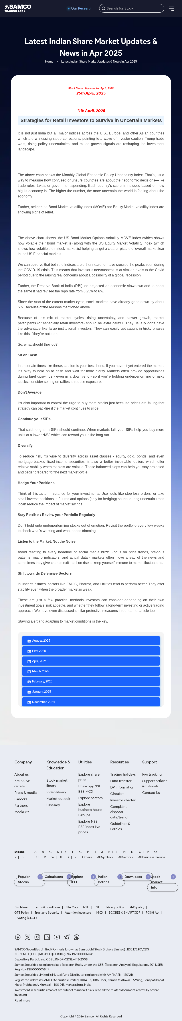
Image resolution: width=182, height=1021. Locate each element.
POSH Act (152, 913)
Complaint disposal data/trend (118, 811)
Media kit (21, 812)
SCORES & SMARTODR (124, 913)
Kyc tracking (152, 774)
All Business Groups (151, 857)
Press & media (25, 792)
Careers (20, 799)
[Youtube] (56, 937)
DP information (122, 787)
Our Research (82, 8)
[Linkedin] (47, 937)
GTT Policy (21, 913)
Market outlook (58, 798)
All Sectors (125, 857)
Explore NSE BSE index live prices (89, 826)
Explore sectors (90, 798)
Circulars (117, 794)
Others (87, 857)
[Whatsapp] (76, 937)
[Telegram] (66, 937)
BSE (97, 907)
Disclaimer (21, 907)
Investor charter (123, 800)
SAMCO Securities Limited (32, 949)
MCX (99, 913)
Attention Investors (78, 913)
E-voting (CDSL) (25, 918)
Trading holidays (123, 774)
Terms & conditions (47, 907)
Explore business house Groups (90, 809)
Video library (56, 792)
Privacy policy (114, 907)
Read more (22, 1000)
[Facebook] (17, 937)
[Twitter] (27, 937)
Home (49, 61)
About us (21, 774)
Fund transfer (121, 781)
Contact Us (151, 792)
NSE (86, 907)
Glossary (53, 805)
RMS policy (136, 907)
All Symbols (105, 857)
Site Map (72, 907)
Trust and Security (47, 913)
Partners (21, 805)
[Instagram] (37, 937)
